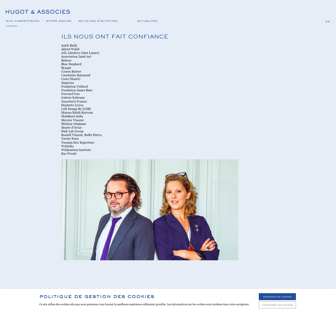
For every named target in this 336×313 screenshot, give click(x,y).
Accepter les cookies (277, 296)
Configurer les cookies (277, 304)
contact (12, 25)
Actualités (147, 20)
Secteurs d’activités (98, 20)
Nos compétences (22, 20)
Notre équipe (58, 20)
